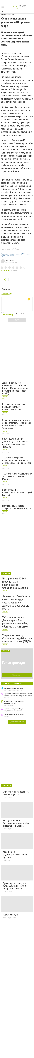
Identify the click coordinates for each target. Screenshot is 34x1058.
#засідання (10, 256)
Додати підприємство (17, 722)
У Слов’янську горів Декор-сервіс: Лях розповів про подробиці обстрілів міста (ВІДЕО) (15, 622)
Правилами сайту (7, 315)
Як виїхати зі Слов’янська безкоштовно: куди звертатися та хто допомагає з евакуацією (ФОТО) (16, 602)
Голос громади (13, 662)
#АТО (23, 254)
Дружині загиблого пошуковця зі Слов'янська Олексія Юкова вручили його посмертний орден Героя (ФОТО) (16, 388)
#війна (27, 254)
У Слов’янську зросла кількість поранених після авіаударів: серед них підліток (16, 460)
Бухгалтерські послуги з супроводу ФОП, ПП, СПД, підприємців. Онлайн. (15, 886)
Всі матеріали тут (17, 675)
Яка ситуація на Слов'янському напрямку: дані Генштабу (17, 492)
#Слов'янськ (4, 254)
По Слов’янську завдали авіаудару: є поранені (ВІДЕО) (16, 507)
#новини (11, 254)
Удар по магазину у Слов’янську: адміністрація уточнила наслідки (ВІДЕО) (17, 638)
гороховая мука (10, 914)
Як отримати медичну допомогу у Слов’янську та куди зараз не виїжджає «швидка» (15, 443)
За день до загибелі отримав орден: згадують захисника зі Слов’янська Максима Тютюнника (16, 424)
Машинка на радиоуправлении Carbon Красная (15, 855)
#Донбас (3, 256)
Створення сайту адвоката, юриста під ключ (16, 793)
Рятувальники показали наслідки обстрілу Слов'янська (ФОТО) (14, 407)
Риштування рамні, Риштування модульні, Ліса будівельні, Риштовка (16, 823)
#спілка (17, 254)
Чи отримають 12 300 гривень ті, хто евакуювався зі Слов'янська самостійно (15, 583)
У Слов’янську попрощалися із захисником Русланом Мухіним (17, 476)
